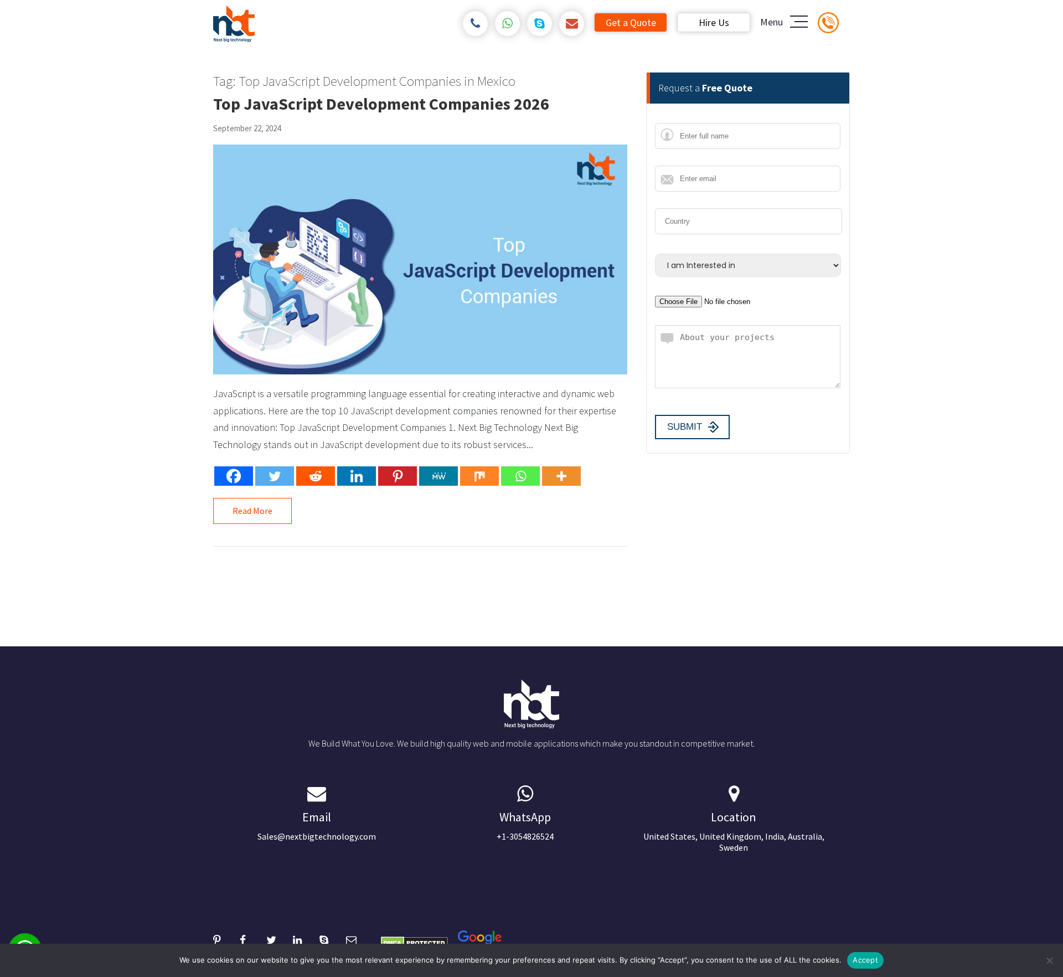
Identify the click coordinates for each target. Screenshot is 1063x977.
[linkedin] (306, 938)
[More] (561, 476)
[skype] (539, 23)
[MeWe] (438, 476)
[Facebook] (233, 476)
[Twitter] (274, 476)
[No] (1049, 960)
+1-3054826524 (525, 825)
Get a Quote (631, 22)
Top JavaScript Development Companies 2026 (381, 103)
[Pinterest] (397, 476)
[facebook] (253, 938)
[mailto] (572, 23)
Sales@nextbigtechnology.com (316, 825)
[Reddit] (315, 476)
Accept (865, 959)
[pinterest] (226, 938)
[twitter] (279, 938)
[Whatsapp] (520, 476)
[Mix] (479, 476)
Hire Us (714, 22)
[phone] (475, 23)
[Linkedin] (356, 476)
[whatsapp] (507, 23)
